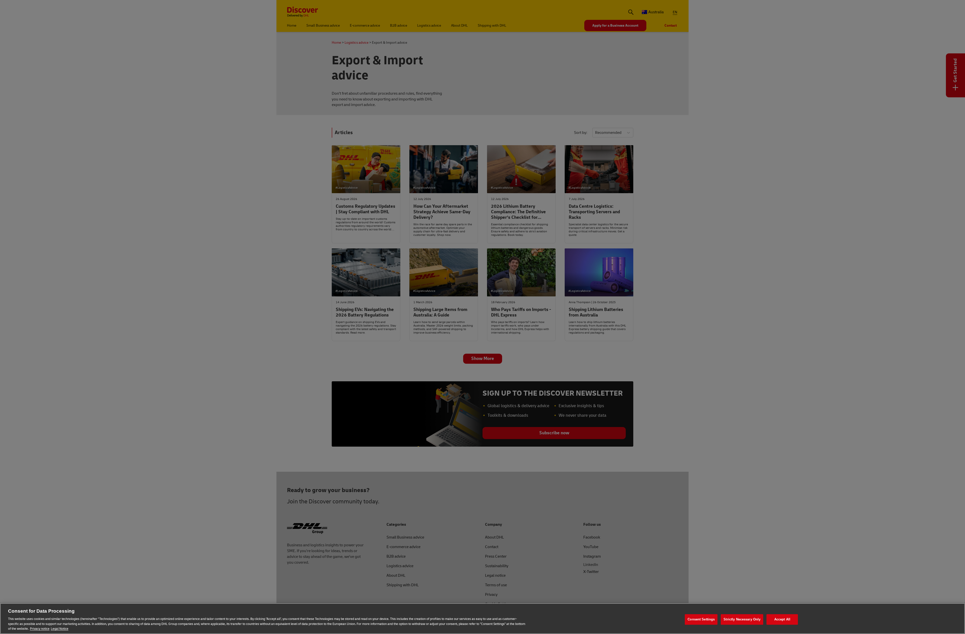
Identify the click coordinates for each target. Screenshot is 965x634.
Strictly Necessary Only (741, 619)
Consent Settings (701, 619)
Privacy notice (40, 629)
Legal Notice (59, 629)
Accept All (782, 619)
